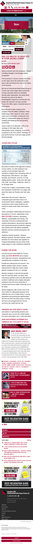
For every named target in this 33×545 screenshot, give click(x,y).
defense (4, 363)
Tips (5, 433)
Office (12, 43)
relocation (28, 365)
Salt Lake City (5, 367)
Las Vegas (23, 363)
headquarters (16, 363)
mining (8, 365)
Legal (3, 515)
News (5, 61)
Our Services (5, 507)
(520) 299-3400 (19, 7)
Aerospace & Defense (8, 49)
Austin (19, 361)
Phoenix (13, 365)
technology (5, 368)
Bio (26, 43)
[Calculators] (5, 8)
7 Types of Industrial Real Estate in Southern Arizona (18, 384)
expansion (9, 363)
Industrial (6, 43)
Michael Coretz (16, 63)
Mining (4, 46)
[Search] (9, 8)
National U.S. (19, 49)
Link (15, 492)
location (4, 365)
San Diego (12, 367)
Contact (4, 513)
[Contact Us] (27, 8)
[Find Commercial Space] (16, 10)
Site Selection (20, 43)
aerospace (6, 361)
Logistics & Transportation (16, 46)
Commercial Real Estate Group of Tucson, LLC (16, 3)
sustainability (25, 367)
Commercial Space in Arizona (9, 511)
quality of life (20, 365)
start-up (18, 367)
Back (5, 424)
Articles (6, 436)
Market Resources (6, 517)
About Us (4, 509)
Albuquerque (13, 361)
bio (23, 361)
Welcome (4, 505)
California (27, 361)
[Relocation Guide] (16, 411)
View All (29, 440)
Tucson (11, 368)
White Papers (5, 519)
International (6, 52)
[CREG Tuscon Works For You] (16, 326)
